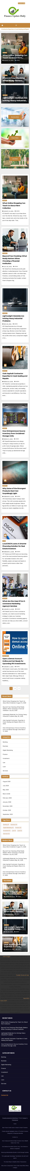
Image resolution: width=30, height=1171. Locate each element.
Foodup (24, 1118)
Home (15, 1123)
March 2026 (6, 794)
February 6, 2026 (9, 496)
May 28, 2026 (8, 324)
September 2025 (8, 814)
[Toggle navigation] (16, 25)
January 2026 (7, 802)
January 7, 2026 (9, 666)
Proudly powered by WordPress (10, 1118)
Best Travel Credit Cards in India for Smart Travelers (15, 1127)
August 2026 (6, 781)
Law (4, 762)
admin (18, 60)
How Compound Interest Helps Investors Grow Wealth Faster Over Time (15, 1141)
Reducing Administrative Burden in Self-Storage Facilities (15, 1152)
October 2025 (7, 810)
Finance (5, 52)
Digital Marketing (8, 750)
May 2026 (6, 789)
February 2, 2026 (9, 551)
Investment (5, 655)
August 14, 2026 (9, 60)
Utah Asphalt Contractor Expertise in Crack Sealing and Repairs (14, 376)
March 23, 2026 (8, 381)
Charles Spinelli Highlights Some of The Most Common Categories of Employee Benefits (15, 1132)
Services (5, 370)
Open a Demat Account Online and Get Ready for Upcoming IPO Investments (13, 661)
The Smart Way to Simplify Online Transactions (15, 1161)
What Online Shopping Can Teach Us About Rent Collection (15, 57)
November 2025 (7, 806)
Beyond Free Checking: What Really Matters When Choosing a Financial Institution (14, 82)
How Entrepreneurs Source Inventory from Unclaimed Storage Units (13, 433)
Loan (4, 766)
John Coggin (6, 956)
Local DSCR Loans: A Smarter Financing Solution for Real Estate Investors (14, 546)
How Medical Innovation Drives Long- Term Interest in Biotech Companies (15, 1147)
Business (5, 75)
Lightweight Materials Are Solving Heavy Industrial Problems (15, 100)
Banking (5, 742)
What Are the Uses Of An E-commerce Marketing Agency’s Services (13, 603)
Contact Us (15, 1137)
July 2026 (6, 785)
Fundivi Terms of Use (22, 975)
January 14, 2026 (9, 609)
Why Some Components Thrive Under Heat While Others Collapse (15, 1166)
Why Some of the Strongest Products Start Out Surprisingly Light (14, 490)
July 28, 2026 (8, 266)
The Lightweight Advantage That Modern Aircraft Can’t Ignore (15, 1157)
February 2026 (7, 798)
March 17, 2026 (8, 439)
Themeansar (15, 1120)
